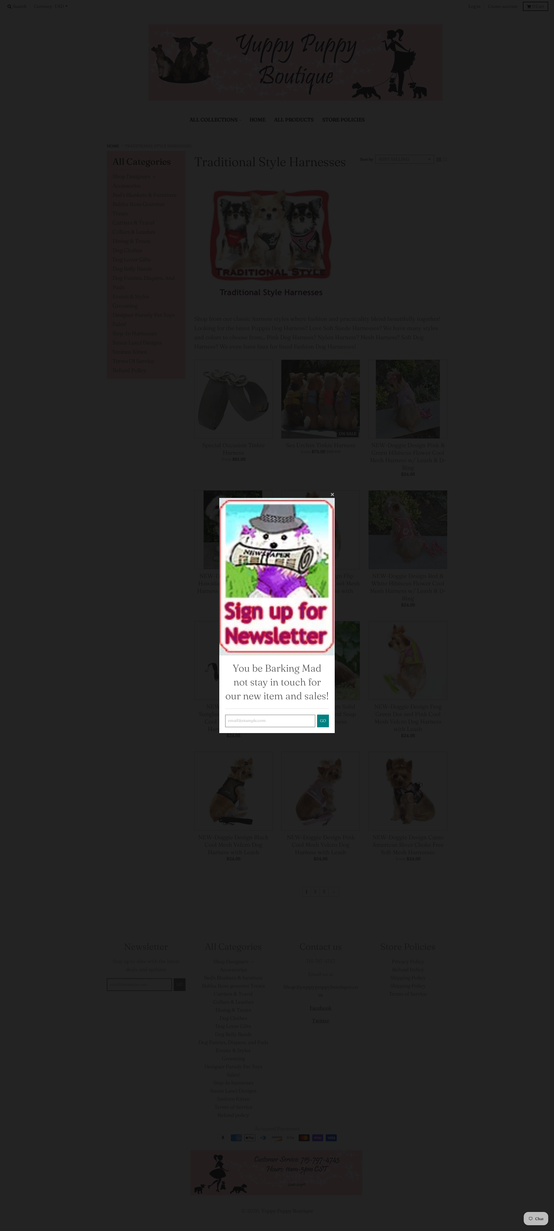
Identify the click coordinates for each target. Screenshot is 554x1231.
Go (323, 720)
